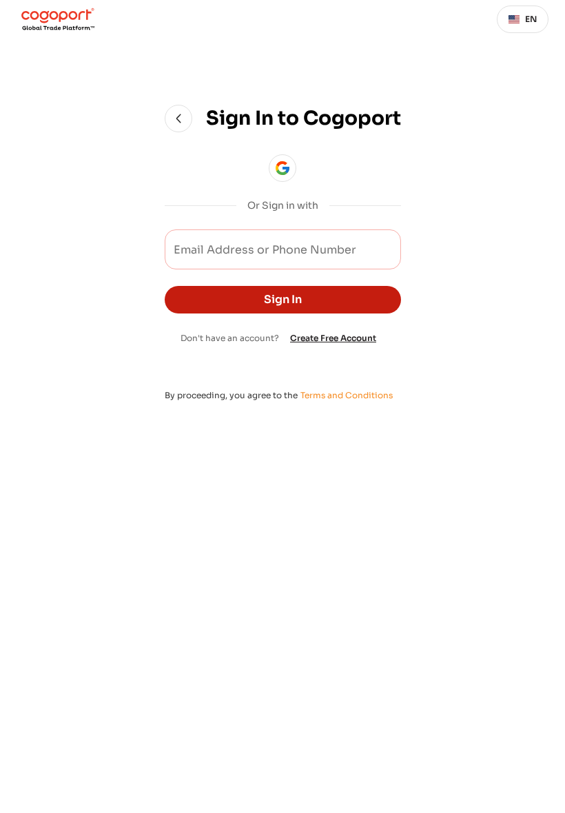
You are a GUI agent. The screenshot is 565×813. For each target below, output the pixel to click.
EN (531, 19)
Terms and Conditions (346, 395)
